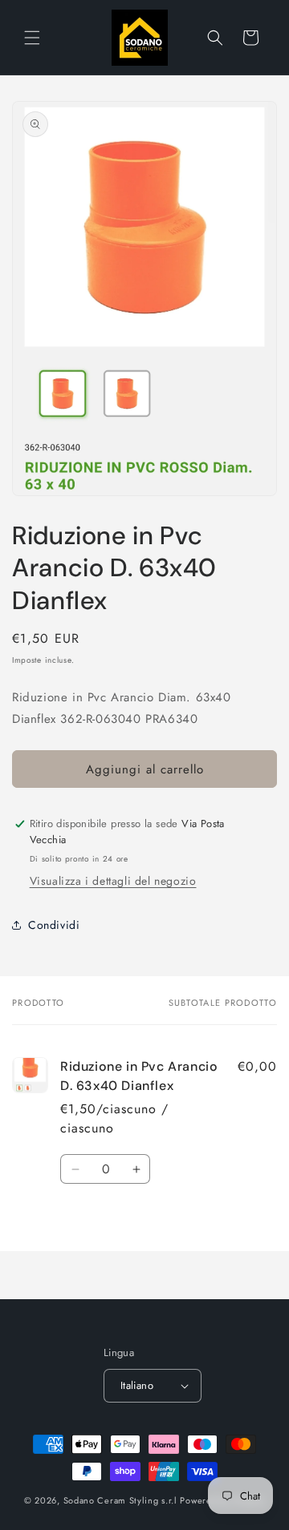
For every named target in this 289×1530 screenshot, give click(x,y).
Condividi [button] (53, 925)
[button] (32, 37)
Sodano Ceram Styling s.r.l (120, 1500)
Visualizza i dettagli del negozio (113, 881)
